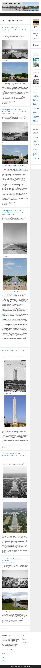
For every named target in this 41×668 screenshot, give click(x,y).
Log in (23, 638)
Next (5, 628)
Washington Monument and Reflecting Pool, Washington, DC (13, 211)
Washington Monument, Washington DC (14, 351)
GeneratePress (27, 666)
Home (2, 14)
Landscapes (7, 101)
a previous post (19, 169)
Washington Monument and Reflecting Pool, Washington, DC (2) (14, 110)
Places (10, 14)
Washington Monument (7, 102)
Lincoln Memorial (6, 551)
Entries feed (24, 639)
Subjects (16, 14)
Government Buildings (14, 340)
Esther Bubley (7, 340)
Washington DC (14, 101)
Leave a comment (6, 103)
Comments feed (25, 641)
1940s (4, 340)
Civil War (4, 446)
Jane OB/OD (35, 158)
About (6, 14)
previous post (4, 84)
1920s (4, 101)
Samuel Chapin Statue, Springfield (35, 135)
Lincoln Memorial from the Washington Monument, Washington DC (14, 455)
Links (21, 14)
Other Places (20, 550)
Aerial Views (7, 550)
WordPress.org (24, 642)
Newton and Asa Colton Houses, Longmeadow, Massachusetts (36, 114)
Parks (11, 101)
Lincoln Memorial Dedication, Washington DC (12, 560)
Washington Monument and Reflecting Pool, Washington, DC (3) (14, 28)
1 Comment (5, 447)
